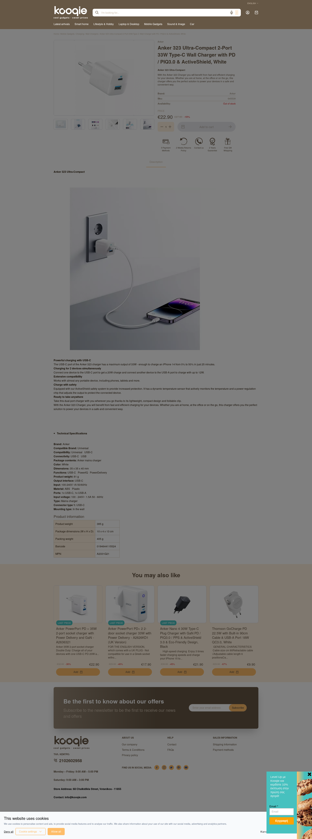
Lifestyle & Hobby (103, 24)
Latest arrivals (62, 24)
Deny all (8, 831)
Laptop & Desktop (129, 24)
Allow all (56, 831)
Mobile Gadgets (153, 24)
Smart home (82, 24)
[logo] (71, 12)
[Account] (248, 12)
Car (192, 24)
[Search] (97, 12)
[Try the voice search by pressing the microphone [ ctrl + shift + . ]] (232, 12)
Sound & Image (176, 24)
